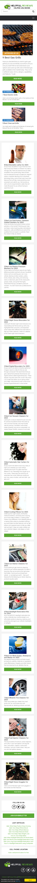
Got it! (30, 880)
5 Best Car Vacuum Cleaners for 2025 (16, 417)
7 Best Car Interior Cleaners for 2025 (16, 565)
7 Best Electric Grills (10, 95)
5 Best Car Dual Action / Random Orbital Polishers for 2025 (16, 221)
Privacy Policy (13, 877)
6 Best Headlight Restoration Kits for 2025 (16, 613)
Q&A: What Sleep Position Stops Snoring (18, 826)
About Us (32, 877)
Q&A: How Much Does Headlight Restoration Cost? (18, 839)
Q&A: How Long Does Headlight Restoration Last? (19, 841)
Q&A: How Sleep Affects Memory (18, 830)
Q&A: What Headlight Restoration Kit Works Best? (18, 837)
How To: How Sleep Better (18, 835)
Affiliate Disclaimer (23, 877)
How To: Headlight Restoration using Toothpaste (18, 843)
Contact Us (5, 877)
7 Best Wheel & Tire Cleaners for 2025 (16, 699)
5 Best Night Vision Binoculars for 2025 (17, 321)
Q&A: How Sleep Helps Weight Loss (18, 834)
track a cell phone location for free (18, 852)
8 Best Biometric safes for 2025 (16, 165)
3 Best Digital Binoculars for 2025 (16, 366)
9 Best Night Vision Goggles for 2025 (16, 783)
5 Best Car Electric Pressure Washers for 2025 (14, 267)
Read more (18, 78)
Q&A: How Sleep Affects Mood (18, 828)
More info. (18, 881)
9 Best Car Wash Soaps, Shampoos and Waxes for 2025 (17, 657)
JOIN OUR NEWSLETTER (18, 815)
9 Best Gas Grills (12, 57)
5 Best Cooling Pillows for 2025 (16, 512)
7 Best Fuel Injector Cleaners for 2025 (16, 739)
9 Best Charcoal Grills (11, 123)
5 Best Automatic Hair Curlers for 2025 (16, 463)
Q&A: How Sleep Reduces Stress (18, 832)
